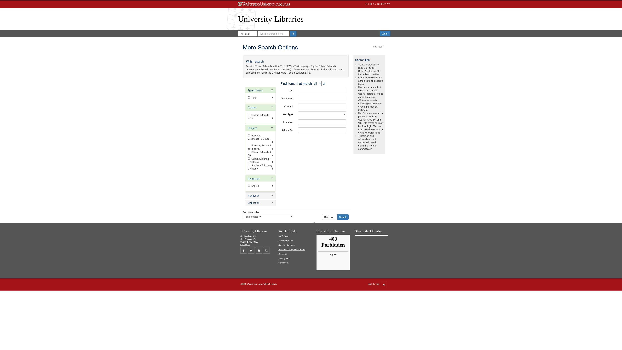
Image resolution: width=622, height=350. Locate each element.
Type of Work (255, 90)
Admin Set (287, 130)
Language (253, 178)
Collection (253, 203)
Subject (252, 128)
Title (290, 90)
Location (288, 122)
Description (287, 98)
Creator (252, 107)
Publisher (253, 195)
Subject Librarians (286, 245)
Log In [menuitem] (385, 33)
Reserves (282, 253)
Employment (283, 258)
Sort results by (251, 212)
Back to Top (373, 283)
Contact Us (245, 244)
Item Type (287, 114)
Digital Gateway (377, 4)
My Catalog (283, 236)
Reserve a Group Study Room (291, 249)
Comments (283, 262)
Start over (378, 46)
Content (288, 106)
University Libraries (271, 18)
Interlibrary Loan (285, 240)
